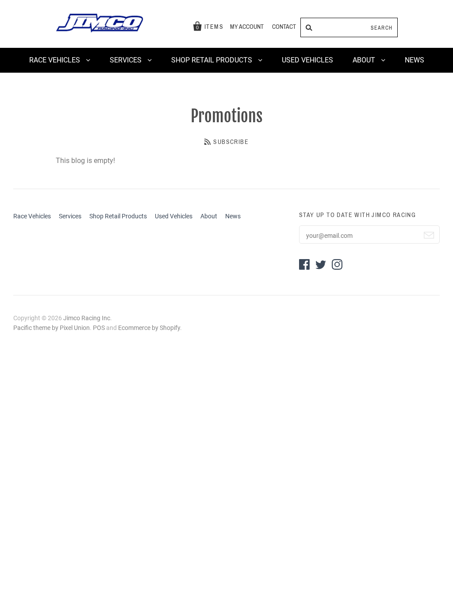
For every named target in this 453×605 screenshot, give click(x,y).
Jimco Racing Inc (86, 318)
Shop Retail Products (212, 60)
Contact (284, 26)
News (414, 60)
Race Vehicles (55, 60)
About (365, 60)
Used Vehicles (307, 60)
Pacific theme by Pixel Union (51, 327)
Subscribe (231, 142)
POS (99, 327)
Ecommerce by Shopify (149, 327)
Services (126, 60)
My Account (247, 26)
